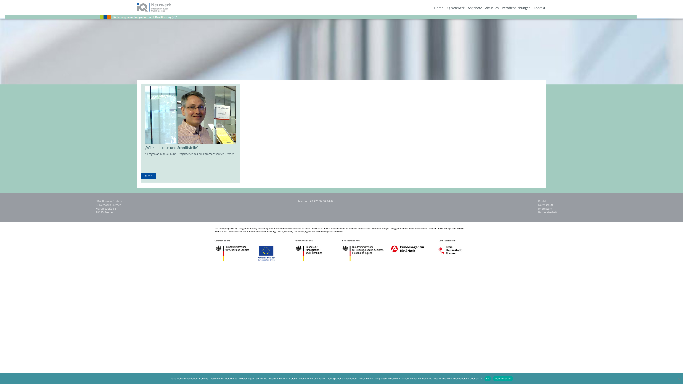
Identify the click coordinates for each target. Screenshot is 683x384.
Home (438, 8)
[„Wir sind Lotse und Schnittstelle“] (190, 115)
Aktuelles (492, 8)
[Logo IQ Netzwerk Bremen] (85, 11)
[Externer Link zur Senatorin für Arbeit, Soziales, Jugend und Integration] (453, 261)
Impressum (545, 208)
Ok (487, 378)
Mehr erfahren (503, 378)
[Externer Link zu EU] (269, 261)
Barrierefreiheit (547, 212)
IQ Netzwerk (455, 8)
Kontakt (539, 8)
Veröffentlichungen (516, 8)
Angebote (475, 8)
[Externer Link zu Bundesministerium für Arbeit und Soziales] (235, 261)
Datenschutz (545, 205)
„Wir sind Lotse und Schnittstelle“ (171, 148)
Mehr (148, 176)
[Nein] (678, 378)
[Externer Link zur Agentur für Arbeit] (407, 261)
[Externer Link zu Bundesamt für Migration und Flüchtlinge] (311, 261)
